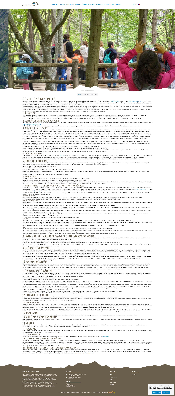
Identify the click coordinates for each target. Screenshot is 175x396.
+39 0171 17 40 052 (140, 189)
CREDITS (68, 383)
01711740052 (70, 378)
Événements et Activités (88, 4)
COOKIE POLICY (69, 384)
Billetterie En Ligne (109, 4)
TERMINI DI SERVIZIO (70, 386)
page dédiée (105, 336)
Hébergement (99, 4)
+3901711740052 (115, 101)
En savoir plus (157, 392)
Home (79, 94)
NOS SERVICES (69, 4)
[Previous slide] (2, 50)
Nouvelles (77, 4)
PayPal (62, 155)
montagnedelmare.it (110, 103)
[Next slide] (173, 50)
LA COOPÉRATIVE (55, 4)
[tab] (81, 90)
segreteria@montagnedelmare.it (32, 124)
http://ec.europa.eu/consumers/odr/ (84, 353)
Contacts (118, 4)
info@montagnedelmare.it (135, 101)
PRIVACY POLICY (70, 385)
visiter (62, 4)
